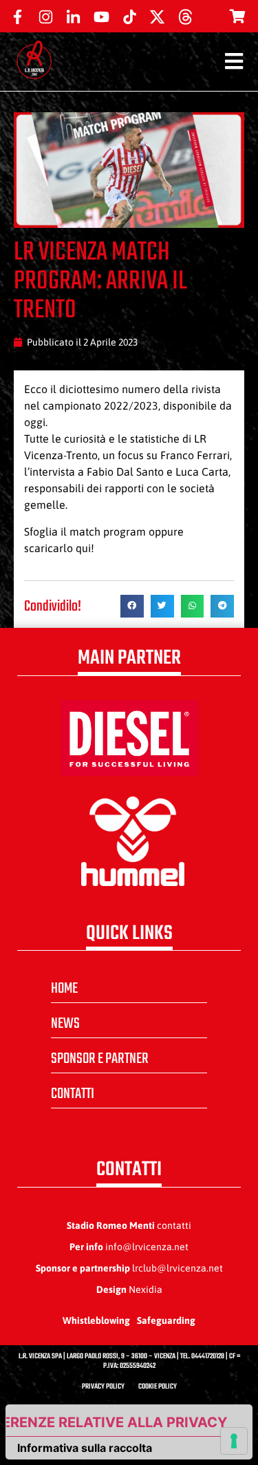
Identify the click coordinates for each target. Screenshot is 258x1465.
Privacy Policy (103, 1387)
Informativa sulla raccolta (84, 1448)
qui (83, 548)
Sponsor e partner (100, 1059)
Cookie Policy (157, 1387)
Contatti (72, 1094)
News (65, 1023)
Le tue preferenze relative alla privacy (116, 1422)
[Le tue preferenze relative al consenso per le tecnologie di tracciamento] (234, 1441)
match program (107, 531)
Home (64, 988)
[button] (132, 606)
